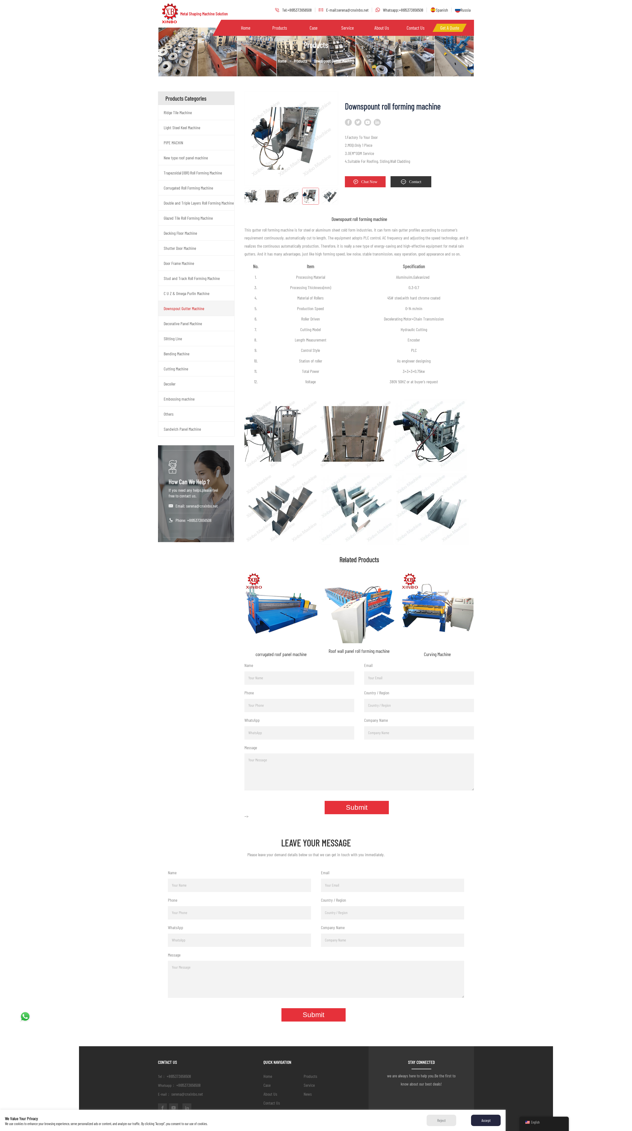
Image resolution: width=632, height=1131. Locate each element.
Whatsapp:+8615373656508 (403, 10)
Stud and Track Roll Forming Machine (192, 278)
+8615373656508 (199, 520)
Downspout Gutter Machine (184, 308)
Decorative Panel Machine (183, 323)
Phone (249, 692)
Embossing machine (179, 399)
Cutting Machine (176, 368)
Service (347, 28)
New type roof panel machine (186, 157)
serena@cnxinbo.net (202, 506)
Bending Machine (176, 353)
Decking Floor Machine (180, 233)
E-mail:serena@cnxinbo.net (347, 10)
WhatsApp (252, 720)
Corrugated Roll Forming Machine (188, 188)
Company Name (376, 720)
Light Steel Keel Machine (182, 127)
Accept (486, 1120)
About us (381, 28)
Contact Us (415, 28)
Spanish (442, 10)
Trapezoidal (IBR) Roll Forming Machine (193, 172)
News (308, 1094)
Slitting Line (173, 338)
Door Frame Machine (179, 263)
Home (245, 28)
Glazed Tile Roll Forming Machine (188, 218)
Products (279, 28)
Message (250, 747)
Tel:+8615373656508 (297, 10)
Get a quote (449, 28)
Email (368, 665)
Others (169, 414)
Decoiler (170, 383)
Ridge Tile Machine (178, 112)
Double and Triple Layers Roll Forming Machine (199, 203)
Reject (441, 1120)
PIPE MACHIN (173, 142)
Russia (465, 10)
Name (248, 665)
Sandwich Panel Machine (182, 429)
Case (313, 28)
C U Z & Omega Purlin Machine (186, 293)
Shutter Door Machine (180, 248)
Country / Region (376, 692)
